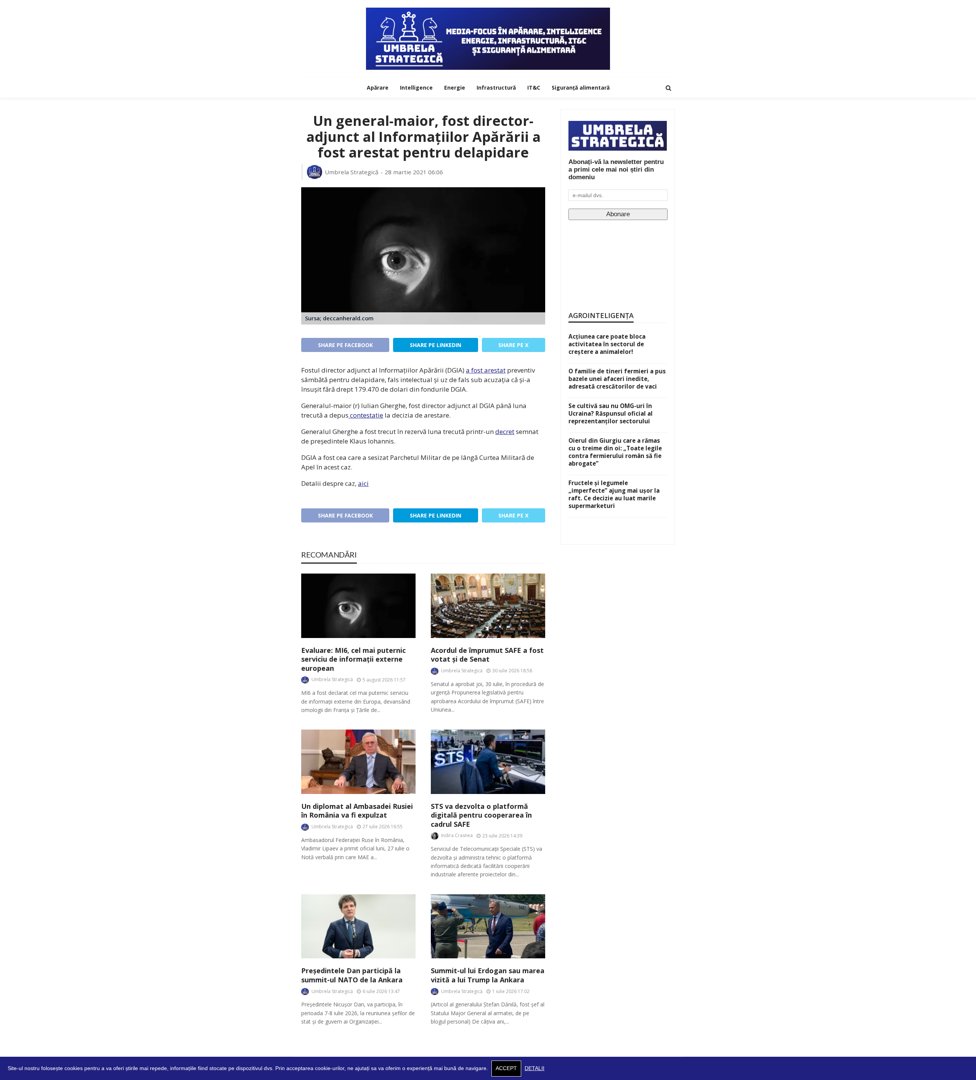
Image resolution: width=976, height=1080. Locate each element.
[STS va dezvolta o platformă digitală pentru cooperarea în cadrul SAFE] (488, 762)
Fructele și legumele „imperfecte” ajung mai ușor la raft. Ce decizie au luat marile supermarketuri (614, 494)
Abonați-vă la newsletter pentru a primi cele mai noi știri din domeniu (616, 169)
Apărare (377, 87)
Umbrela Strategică (352, 172)
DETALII (534, 1068)
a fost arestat (486, 370)
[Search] (668, 88)
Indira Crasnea (457, 835)
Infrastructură (496, 87)
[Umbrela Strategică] (488, 39)
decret (504, 431)
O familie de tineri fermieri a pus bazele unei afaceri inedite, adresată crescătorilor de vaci (617, 378)
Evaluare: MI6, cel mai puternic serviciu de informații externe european (353, 659)
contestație (365, 415)
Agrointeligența (601, 315)
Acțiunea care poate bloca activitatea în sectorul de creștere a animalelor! (606, 344)
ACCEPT (506, 1068)
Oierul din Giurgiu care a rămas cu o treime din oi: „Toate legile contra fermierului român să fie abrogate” (615, 452)
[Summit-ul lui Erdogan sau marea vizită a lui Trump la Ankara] (488, 926)
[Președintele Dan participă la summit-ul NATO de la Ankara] (358, 926)
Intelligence (416, 87)
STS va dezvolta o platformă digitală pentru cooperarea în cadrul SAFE (481, 815)
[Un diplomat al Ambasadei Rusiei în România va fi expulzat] (358, 762)
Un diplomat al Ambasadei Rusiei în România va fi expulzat (357, 811)
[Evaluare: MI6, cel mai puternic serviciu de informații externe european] (358, 606)
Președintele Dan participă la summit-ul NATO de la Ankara (352, 975)
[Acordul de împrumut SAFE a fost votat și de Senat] (488, 606)
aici (363, 483)
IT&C (533, 87)
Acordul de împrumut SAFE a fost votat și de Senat (487, 655)
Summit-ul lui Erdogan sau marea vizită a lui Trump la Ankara (487, 975)
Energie (454, 87)
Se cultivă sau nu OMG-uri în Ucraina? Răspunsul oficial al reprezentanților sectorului (610, 413)
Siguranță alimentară (581, 87)
